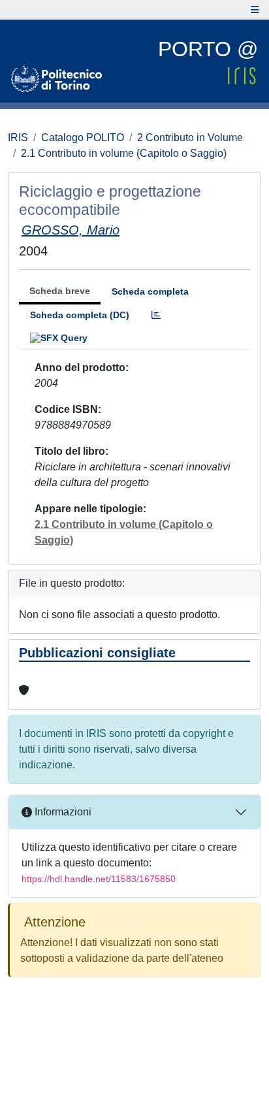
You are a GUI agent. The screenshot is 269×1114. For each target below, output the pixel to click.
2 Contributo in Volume (190, 137)
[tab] (156, 315)
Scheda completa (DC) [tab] (79, 315)
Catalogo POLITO (82, 137)
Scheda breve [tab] (59, 291)
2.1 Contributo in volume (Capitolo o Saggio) (124, 153)
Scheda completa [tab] (150, 291)
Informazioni (61, 811)
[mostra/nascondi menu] (255, 9)
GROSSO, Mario (70, 230)
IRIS (18, 137)
